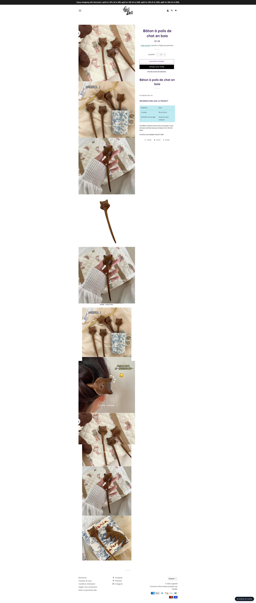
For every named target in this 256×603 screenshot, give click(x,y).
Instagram (119, 584)
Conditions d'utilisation (86, 584)
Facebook (118, 578)
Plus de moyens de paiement (157, 71)
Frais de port (145, 45)
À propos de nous (85, 581)
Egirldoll (175, 584)
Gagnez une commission (87, 587)
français (172, 579)
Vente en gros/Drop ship (87, 590)
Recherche (82, 578)
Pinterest (118, 581)
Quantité (151, 54)
